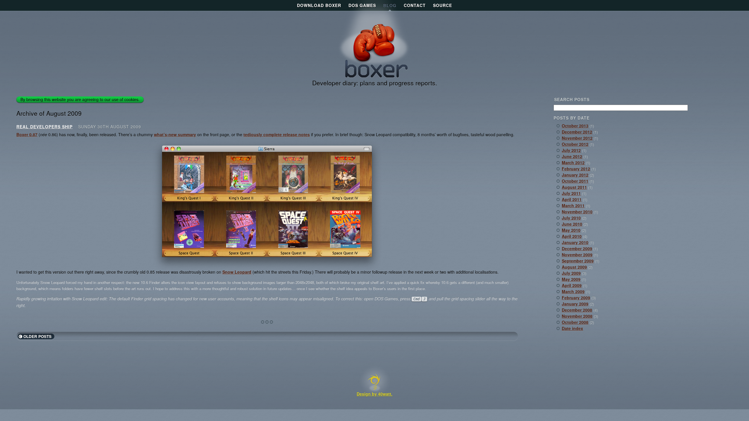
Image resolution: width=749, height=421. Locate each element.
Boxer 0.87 (26, 134)
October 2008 (575, 322)
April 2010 (572, 236)
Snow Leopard (236, 272)
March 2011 (573, 205)
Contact (415, 5)
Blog (389, 5)
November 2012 (577, 138)
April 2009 (572, 285)
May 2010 (571, 230)
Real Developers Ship (44, 127)
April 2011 (572, 199)
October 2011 (575, 181)
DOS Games (362, 5)
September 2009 (578, 261)
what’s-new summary (175, 134)
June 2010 (572, 224)
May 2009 (571, 279)
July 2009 (571, 273)
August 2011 (574, 187)
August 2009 (574, 267)
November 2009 (577, 255)
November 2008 (577, 316)
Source (442, 5)
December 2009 (577, 248)
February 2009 (576, 298)
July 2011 (571, 193)
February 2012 (576, 169)
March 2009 (573, 291)
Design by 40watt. (374, 394)
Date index (572, 328)
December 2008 (577, 310)
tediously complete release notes (276, 134)
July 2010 (571, 218)
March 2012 (573, 162)
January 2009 (575, 304)
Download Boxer (319, 5)
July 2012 (571, 150)
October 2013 (575, 126)
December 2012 (577, 132)
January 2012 (575, 175)
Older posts (37, 336)
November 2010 (577, 212)
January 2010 (575, 242)
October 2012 (575, 144)
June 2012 (572, 156)
